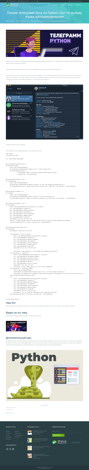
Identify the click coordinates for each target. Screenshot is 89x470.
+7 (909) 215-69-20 (76, 442)
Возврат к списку (9, 412)
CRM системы (18, 433)
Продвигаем (8, 437)
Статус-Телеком (48, 467)
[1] (41, 405)
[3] (44, 405)
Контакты (17, 431)
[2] (42, 405)
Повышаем (17, 437)
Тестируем (8, 439)
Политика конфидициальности (44, 468)
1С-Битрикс (8, 433)
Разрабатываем (18, 435)
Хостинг (7, 435)
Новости (8, 431)
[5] (46, 405)
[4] (45, 405)
